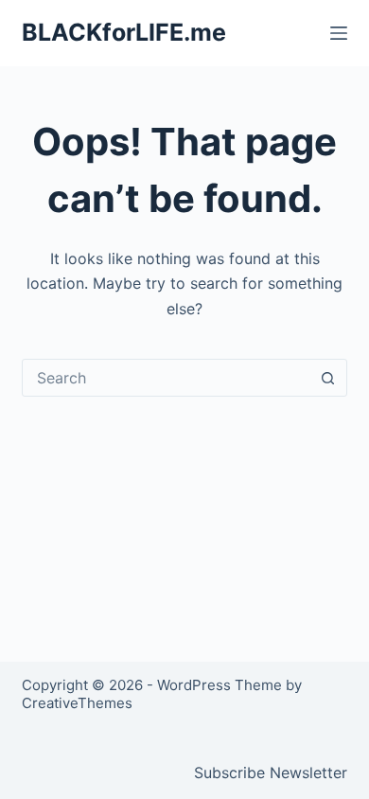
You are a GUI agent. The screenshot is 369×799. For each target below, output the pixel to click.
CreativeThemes (77, 703)
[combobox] (166, 378)
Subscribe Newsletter (270, 772)
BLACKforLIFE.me (124, 32)
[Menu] (338, 33)
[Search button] (328, 378)
